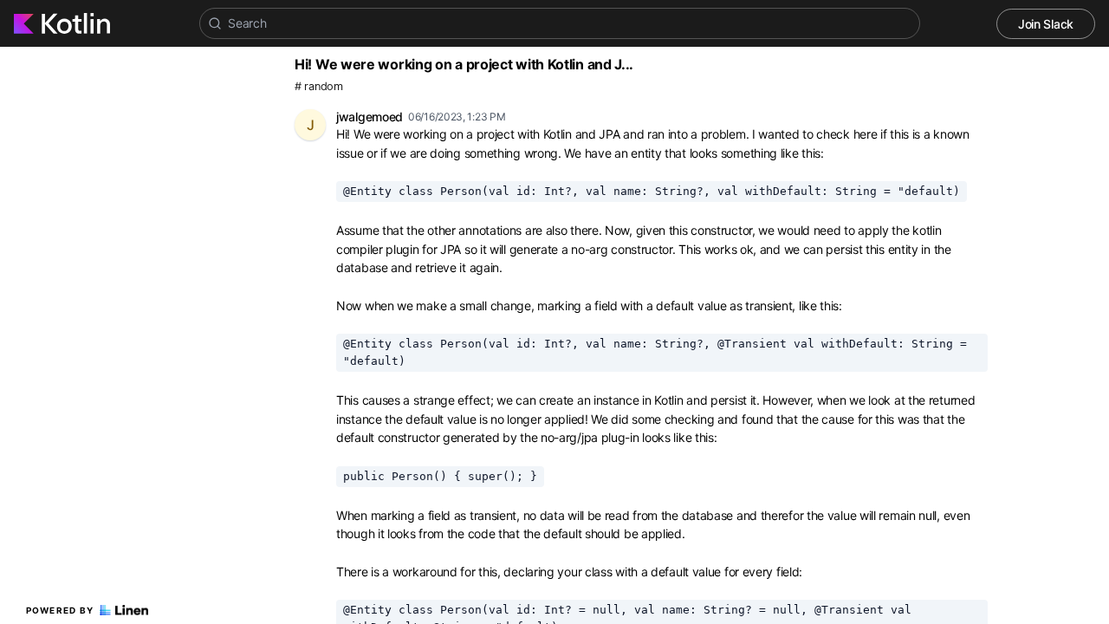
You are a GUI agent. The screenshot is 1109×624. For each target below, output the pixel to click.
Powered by (60, 610)
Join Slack (1045, 23)
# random (319, 86)
